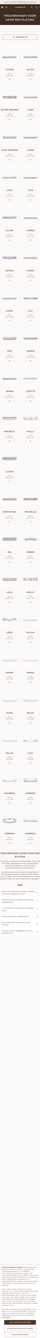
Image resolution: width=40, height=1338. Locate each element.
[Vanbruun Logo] (20, 7)
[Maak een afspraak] (32, 7)
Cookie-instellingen (20, 1334)
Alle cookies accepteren (20, 1322)
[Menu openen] (2, 7)
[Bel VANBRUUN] (6, 7)
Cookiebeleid (6, 1317)
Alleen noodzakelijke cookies (20, 1328)
